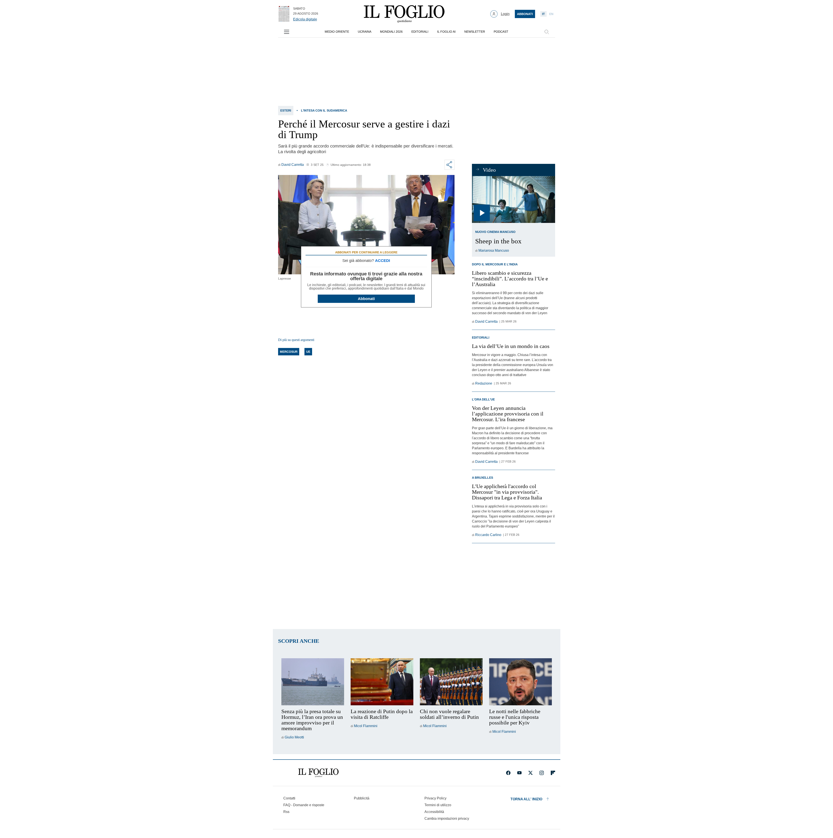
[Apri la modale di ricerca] (546, 32)
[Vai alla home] (404, 14)
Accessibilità (434, 812)
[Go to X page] (530, 773)
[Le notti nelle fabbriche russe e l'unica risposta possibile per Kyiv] (520, 681)
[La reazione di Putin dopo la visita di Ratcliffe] (382, 681)
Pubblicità (361, 798)
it (543, 14)
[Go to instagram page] (541, 773)
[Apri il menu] (286, 32)
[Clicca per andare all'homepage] (318, 772)
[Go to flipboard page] (553, 773)
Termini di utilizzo (437, 805)
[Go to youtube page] (519, 773)
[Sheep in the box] (513, 199)
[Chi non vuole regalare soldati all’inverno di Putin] (451, 681)
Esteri (285, 110)
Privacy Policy (435, 798)
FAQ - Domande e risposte (303, 805)
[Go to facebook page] (508, 773)
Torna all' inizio (526, 799)
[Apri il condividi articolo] (449, 165)
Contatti (289, 798)
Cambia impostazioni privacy (446, 818)
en (551, 14)
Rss (286, 812)
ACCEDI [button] (382, 260)
